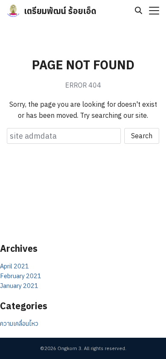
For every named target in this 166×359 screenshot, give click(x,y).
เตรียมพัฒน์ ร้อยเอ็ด (60, 11)
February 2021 (20, 276)
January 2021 (19, 286)
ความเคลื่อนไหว (19, 323)
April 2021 (14, 266)
